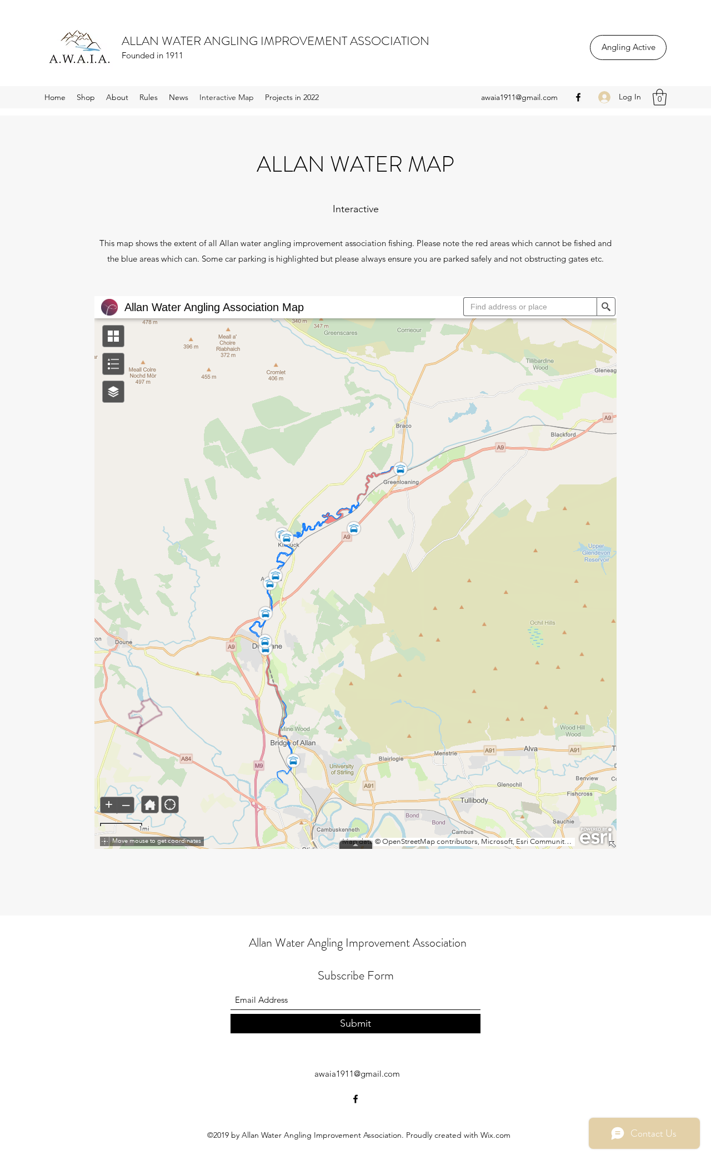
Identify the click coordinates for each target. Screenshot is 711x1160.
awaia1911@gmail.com (519, 97)
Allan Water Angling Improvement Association (358, 942)
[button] (660, 97)
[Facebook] (578, 97)
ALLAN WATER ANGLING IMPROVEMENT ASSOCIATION (275, 40)
